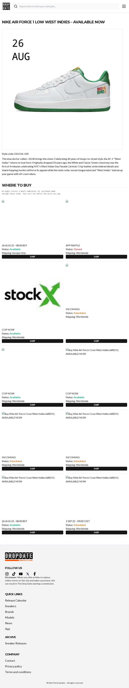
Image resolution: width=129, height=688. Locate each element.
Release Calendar (16, 600)
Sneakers (10, 606)
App (7, 628)
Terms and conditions (18, 672)
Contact (10, 660)
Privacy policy (13, 666)
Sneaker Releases (16, 643)
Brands (9, 611)
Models (9, 617)
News (8, 623)
